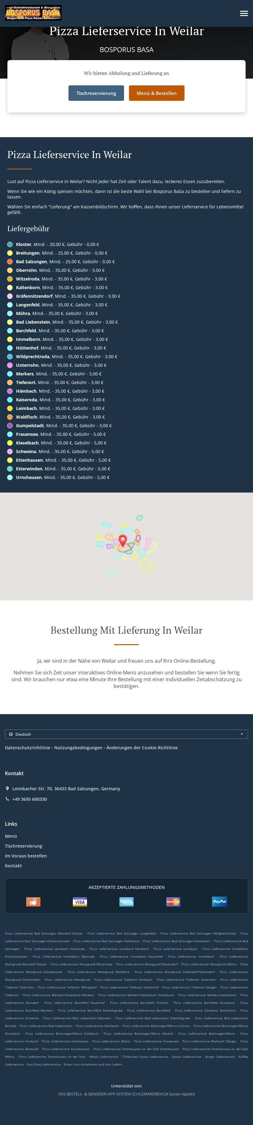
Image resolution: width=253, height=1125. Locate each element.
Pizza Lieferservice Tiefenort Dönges (189, 987)
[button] (244, 13)
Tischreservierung (23, 846)
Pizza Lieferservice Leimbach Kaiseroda (54, 949)
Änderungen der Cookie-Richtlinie (142, 748)
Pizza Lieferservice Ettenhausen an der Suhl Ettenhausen (136, 1049)
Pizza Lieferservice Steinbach (97, 1026)
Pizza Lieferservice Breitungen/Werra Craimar (156, 1026)
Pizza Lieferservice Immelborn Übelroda (64, 956)
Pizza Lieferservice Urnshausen (65, 1041)
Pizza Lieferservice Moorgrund (67, 979)
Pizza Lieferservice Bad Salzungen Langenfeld (121, 933)
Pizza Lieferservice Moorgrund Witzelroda (81, 964)
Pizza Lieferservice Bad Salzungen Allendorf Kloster (44, 933)
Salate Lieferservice (187, 1056)
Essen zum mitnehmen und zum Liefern (93, 1064)
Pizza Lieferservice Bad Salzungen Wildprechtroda (198, 933)
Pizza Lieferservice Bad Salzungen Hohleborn (106, 941)
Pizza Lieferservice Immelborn (191, 956)
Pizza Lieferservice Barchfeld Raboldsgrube (90, 1010)
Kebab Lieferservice (104, 1056)
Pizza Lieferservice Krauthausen (66, 1049)
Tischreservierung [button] (96, 93)
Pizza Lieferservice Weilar (111, 1041)
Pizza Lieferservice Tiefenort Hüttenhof (129, 987)
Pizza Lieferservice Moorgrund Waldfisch (99, 972)
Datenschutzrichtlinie (27, 748)
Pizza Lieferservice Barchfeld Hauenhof (74, 1002)
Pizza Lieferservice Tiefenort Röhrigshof (67, 987)
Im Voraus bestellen (26, 856)
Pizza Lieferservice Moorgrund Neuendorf (146, 964)
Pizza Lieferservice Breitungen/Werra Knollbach (61, 1033)
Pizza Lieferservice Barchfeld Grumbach (204, 1002)
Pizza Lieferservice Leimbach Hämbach (119, 949)
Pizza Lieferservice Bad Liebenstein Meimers (77, 1018)
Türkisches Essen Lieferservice (145, 1056)
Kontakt (13, 866)
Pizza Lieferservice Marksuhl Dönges (209, 1041)
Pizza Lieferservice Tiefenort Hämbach (123, 979)
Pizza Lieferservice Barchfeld (148, 1010)
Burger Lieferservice (220, 1056)
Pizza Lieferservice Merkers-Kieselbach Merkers (58, 995)
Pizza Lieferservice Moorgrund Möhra (209, 964)
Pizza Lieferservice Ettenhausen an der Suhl (52, 1056)
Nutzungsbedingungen (78, 748)
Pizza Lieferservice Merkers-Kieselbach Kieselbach (136, 995)
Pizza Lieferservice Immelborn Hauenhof (131, 956)
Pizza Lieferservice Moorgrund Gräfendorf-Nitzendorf (175, 972)
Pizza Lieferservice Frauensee (156, 1041)
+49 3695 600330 (29, 799)
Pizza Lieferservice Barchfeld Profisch (139, 1002)
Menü (11, 836)
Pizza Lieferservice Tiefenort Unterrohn (186, 979)
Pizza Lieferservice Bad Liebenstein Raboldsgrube (152, 1018)
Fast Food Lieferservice (44, 1064)
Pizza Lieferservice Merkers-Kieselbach (207, 995)
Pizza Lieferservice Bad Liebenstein (46, 1026)
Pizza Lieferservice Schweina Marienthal (205, 1010)
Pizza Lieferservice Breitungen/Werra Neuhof (138, 1033)
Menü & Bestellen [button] (157, 93)
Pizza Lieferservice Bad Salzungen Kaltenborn (176, 941)
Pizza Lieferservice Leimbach (175, 949)
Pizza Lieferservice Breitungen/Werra (206, 1033)
